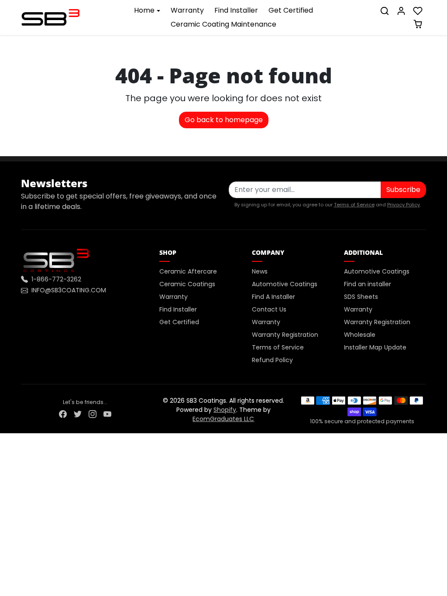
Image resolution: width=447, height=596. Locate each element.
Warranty (187, 10)
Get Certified (290, 10)
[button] (384, 10)
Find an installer (367, 284)
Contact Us (269, 309)
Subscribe (403, 190)
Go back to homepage (224, 120)
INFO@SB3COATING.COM (68, 290)
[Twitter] (77, 414)
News (260, 271)
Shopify (224, 409)
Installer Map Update (375, 347)
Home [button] (144, 10)
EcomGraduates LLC (223, 418)
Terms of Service (354, 204)
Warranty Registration (285, 334)
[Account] (401, 10)
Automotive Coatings (284, 284)
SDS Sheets (361, 296)
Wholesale (359, 334)
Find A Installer (273, 296)
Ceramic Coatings (187, 284)
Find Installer (236, 10)
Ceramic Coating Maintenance (223, 24)
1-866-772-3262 (56, 279)
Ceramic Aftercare (188, 271)
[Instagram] (92, 414)
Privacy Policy (403, 204)
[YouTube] (107, 414)
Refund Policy (272, 360)
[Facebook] (62, 414)
